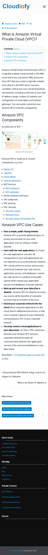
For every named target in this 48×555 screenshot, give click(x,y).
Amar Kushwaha (10, 28)
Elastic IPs (9, 169)
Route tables (10, 176)
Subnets (8, 173)
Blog (3, 471)
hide (16, 49)
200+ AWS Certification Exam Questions (17, 409)
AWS (23, 23)
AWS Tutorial (7, 475)
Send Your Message (9, 451)
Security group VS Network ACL (20, 218)
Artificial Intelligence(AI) (11, 497)
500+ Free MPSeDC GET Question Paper (16, 403)
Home (4, 468)
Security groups (13, 211)
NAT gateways (12, 192)
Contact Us (6, 479)
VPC (30, 23)
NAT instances (12, 188)
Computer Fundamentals (11, 507)
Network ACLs (12, 214)
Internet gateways (12, 180)
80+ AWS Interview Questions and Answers (18, 415)
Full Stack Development (11, 502)
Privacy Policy (17, 551)
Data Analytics (7, 492)
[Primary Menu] (44, 6)
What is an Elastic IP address (31, 382)
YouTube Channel (8, 455)
